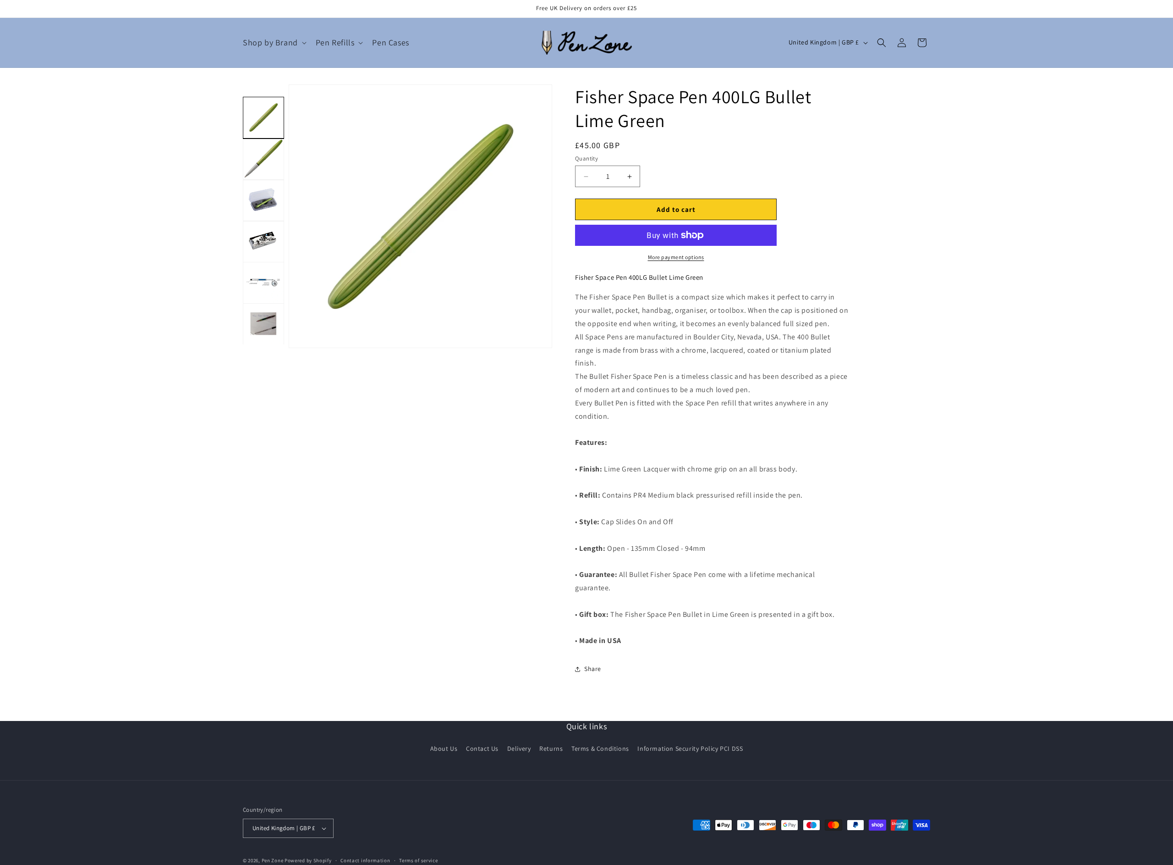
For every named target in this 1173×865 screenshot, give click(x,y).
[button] (273, 42)
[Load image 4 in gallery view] (263, 241)
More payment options (676, 257)
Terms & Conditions (600, 748)
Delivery (519, 748)
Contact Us (482, 748)
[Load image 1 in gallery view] (263, 117)
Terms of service (418, 860)
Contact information (365, 860)
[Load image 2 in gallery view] (263, 158)
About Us (444, 748)
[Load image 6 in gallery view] (263, 323)
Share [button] (592, 669)
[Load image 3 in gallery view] (263, 200)
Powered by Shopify (308, 860)
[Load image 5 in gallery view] (263, 282)
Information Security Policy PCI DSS (690, 748)
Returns (551, 748)
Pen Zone (273, 860)
